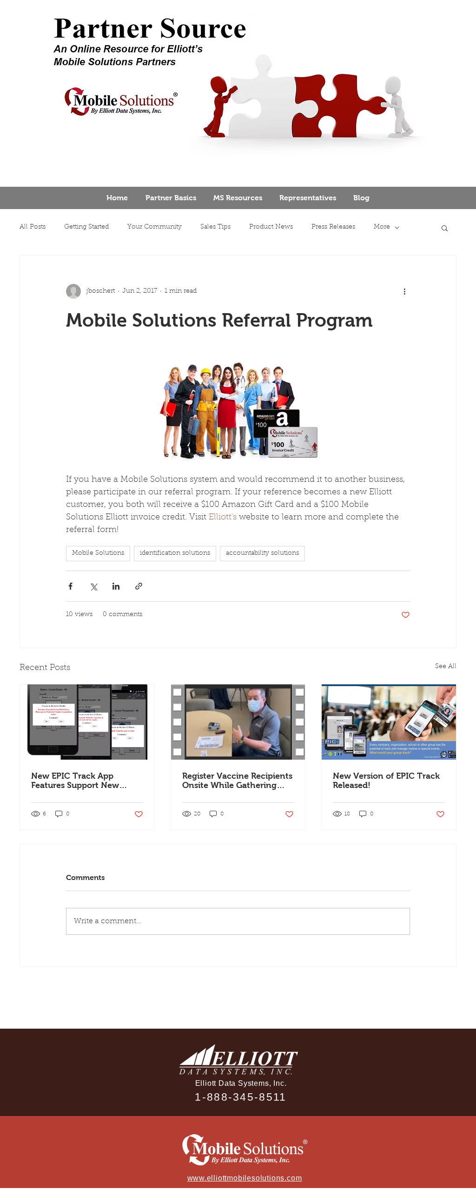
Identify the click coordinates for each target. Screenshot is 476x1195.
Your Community (154, 227)
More (382, 227)
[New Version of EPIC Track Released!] (389, 722)
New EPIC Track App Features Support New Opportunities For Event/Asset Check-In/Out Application (83, 780)
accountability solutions (262, 553)
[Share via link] (138, 586)
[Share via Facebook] (70, 586)
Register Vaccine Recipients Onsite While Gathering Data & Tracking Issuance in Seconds (237, 780)
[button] (444, 227)
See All (445, 666)
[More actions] (404, 291)
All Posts (33, 227)
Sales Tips (215, 227)
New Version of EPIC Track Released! (386, 780)
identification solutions (175, 553)
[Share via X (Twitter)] (93, 586)
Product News (271, 227)
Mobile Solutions (98, 553)
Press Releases (333, 227)
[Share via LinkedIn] (116, 586)
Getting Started (86, 227)
